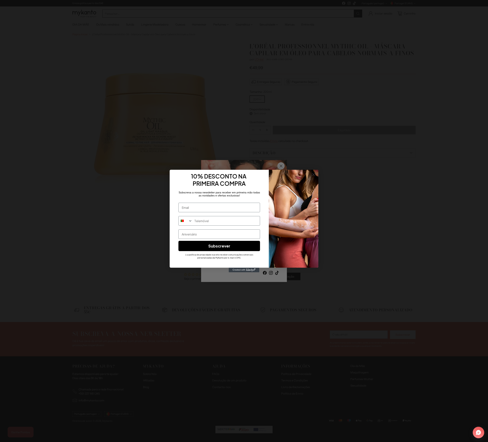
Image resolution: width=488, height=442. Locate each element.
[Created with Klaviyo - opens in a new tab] (244, 270)
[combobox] (185, 220)
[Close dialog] (313, 174)
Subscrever (219, 245)
